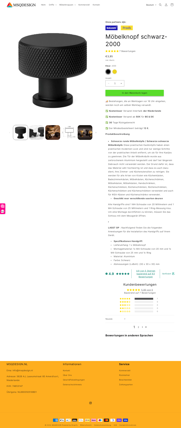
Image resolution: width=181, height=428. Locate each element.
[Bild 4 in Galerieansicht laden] (68, 132)
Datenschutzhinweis (72, 384)
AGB (115, 425)
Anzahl (108, 78)
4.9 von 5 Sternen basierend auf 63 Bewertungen (145, 273)
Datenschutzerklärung (102, 425)
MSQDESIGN (56, 425)
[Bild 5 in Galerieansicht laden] (85, 132)
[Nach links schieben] (9, 132)
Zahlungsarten (126, 384)
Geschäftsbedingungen (74, 380)
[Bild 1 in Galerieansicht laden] (20, 132)
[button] (52, 5)
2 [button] (138, 327)
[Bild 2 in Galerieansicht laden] (36, 132)
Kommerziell (124, 370)
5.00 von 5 (147, 290)
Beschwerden (125, 380)
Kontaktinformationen (128, 425)
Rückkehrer (124, 375)
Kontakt (66, 370)
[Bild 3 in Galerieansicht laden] (52, 132)
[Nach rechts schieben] (96, 132)
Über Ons (67, 375)
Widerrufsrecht (86, 425)
